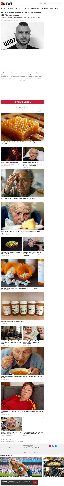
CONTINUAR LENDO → (22, 102)
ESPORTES (27, 8)
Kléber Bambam (12, 441)
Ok (35, 482)
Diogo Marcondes (20, 20)
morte (21, 441)
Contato (2, 447)
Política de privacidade (9, 447)
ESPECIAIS (57, 8)
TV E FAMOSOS (11, 8)
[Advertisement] (22, 62)
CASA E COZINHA (35, 8)
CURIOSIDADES (44, 8)
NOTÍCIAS (3, 8)
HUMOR (51, 8)
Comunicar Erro (21, 107)
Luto (18, 441)
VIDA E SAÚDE (19, 8)
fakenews (5, 441)
